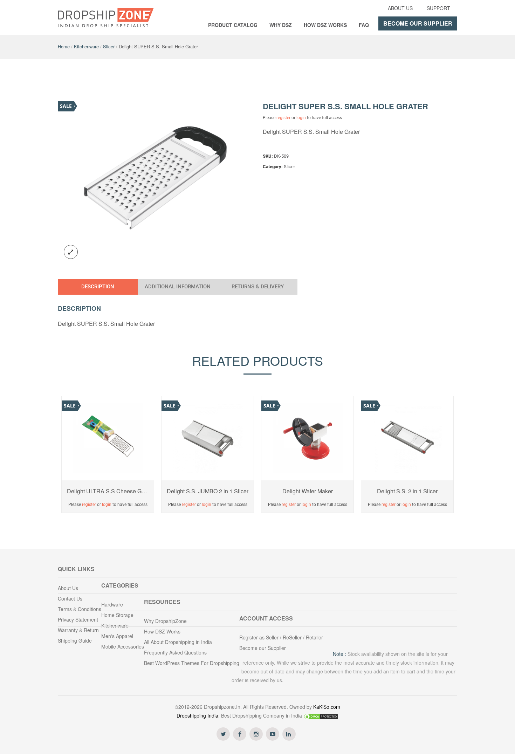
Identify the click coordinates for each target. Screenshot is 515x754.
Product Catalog (233, 24)
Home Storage (117, 614)
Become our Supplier (417, 23)
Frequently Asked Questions (175, 652)
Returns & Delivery (258, 286)
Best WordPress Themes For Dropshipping (191, 662)
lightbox (71, 252)
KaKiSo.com (326, 706)
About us (400, 8)
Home (64, 46)
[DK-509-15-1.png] (155, 180)
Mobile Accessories (122, 646)
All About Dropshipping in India (178, 641)
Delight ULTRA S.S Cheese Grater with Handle (108, 491)
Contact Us (70, 598)
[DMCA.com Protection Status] (320, 715)
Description (97, 286)
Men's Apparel (117, 635)
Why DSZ (280, 24)
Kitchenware (86, 46)
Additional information (178, 286)
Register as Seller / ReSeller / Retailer (281, 637)
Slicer (109, 46)
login (301, 117)
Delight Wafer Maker (307, 491)
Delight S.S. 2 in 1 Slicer (407, 491)
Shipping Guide (75, 640)
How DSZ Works (325, 24)
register (283, 117)
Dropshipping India (197, 715)
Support (438, 8)
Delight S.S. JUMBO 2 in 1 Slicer (207, 491)
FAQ (364, 24)
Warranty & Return (78, 629)
